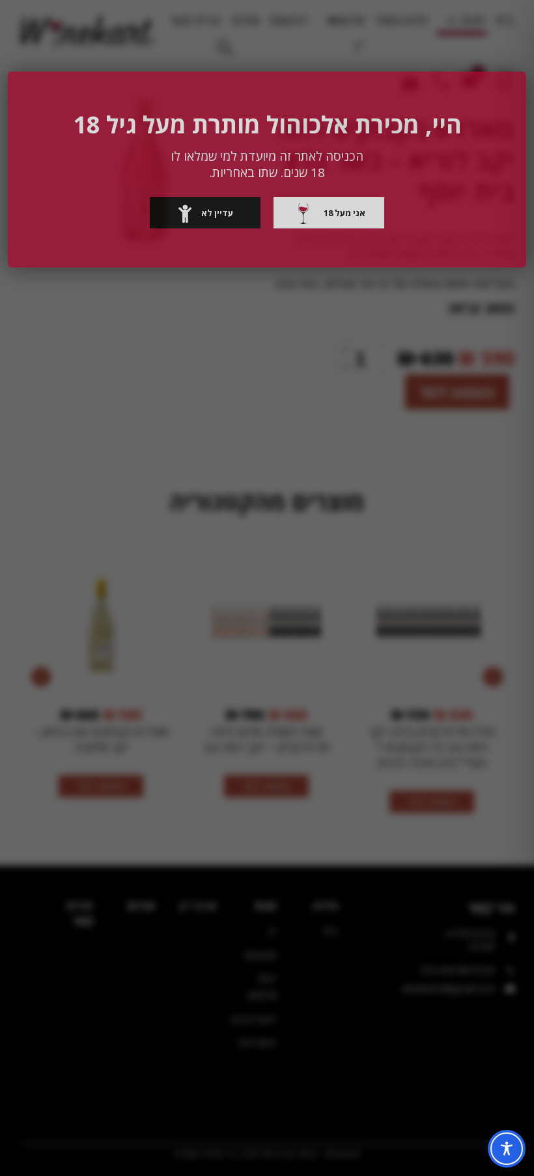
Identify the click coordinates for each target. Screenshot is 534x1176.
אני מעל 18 (344, 213)
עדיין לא (217, 213)
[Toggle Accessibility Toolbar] (506, 1148)
